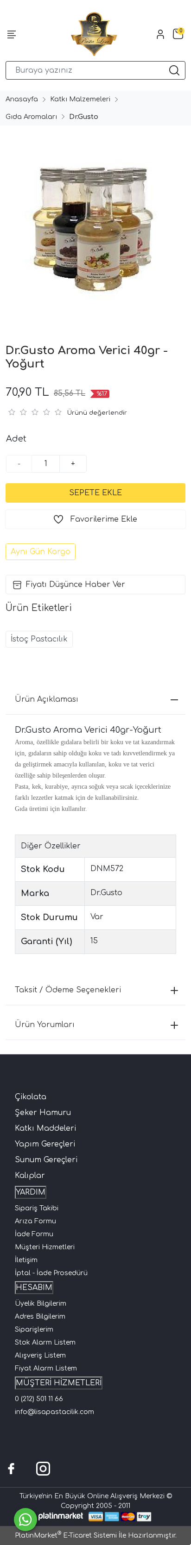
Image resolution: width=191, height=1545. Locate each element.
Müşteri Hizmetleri (45, 1247)
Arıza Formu (35, 1221)
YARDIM (30, 1192)
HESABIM (34, 1287)
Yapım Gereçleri (45, 1144)
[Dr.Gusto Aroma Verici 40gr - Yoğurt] (95, 224)
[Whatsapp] (25, 1519)
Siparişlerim (34, 1329)
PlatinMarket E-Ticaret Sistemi (66, 1535)
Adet (16, 438)
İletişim (26, 1260)
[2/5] (17, 411)
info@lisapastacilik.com (54, 1411)
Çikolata (30, 1097)
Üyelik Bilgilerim (40, 1303)
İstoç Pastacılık (39, 639)
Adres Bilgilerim (40, 1316)
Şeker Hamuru (43, 1113)
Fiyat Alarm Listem (46, 1368)
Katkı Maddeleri (45, 1128)
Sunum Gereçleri (46, 1160)
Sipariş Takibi (36, 1208)
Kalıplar (30, 1175)
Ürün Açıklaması (46, 699)
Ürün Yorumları (45, 1025)
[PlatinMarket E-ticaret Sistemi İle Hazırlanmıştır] (60, 1516)
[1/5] (11, 411)
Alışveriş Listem (40, 1355)
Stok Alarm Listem (45, 1342)
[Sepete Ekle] (95, 493)
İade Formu (34, 1234)
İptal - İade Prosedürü (51, 1273)
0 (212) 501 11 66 (39, 1398)
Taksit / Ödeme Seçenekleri (68, 990)
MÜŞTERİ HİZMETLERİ (59, 1383)
